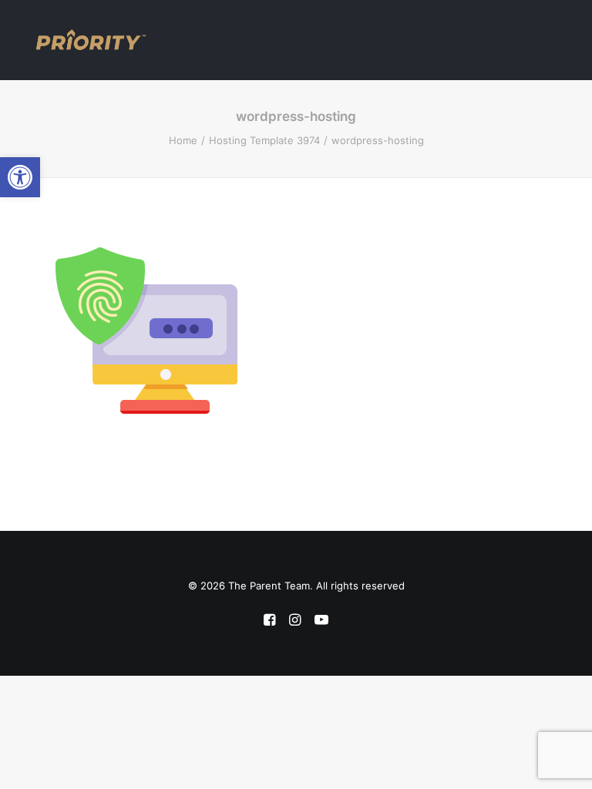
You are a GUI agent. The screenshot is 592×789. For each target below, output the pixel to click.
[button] (20, 177)
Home (183, 140)
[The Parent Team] (91, 40)
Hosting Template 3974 (264, 140)
